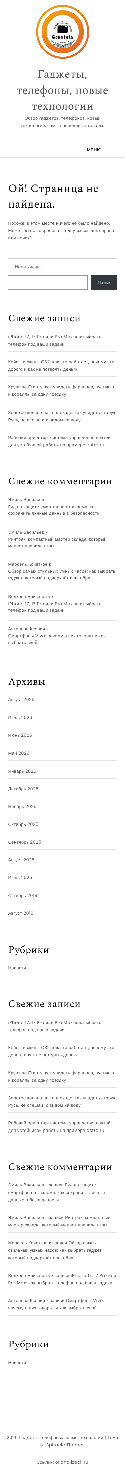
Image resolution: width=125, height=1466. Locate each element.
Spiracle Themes (65, 1445)
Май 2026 (18, 753)
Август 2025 (21, 860)
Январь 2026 (22, 771)
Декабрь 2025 (23, 789)
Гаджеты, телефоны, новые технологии (62, 91)
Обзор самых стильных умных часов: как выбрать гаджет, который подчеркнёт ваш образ (61, 574)
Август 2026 (21, 699)
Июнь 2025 (20, 877)
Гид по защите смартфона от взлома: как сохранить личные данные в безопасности (54, 510)
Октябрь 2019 (22, 895)
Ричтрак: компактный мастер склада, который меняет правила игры (57, 542)
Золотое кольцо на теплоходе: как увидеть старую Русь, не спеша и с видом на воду (62, 416)
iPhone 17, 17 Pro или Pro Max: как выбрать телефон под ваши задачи (54, 340)
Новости (17, 968)
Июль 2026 (20, 717)
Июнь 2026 (20, 735)
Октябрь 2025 (23, 824)
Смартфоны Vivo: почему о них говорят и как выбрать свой (56, 639)
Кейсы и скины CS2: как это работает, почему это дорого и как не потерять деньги (61, 365)
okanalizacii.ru (72, 1462)
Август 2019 (20, 913)
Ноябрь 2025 (22, 806)
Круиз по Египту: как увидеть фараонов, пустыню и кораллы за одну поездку (61, 391)
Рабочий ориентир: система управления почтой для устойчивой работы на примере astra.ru (59, 441)
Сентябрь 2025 (24, 842)
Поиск (104, 282)
